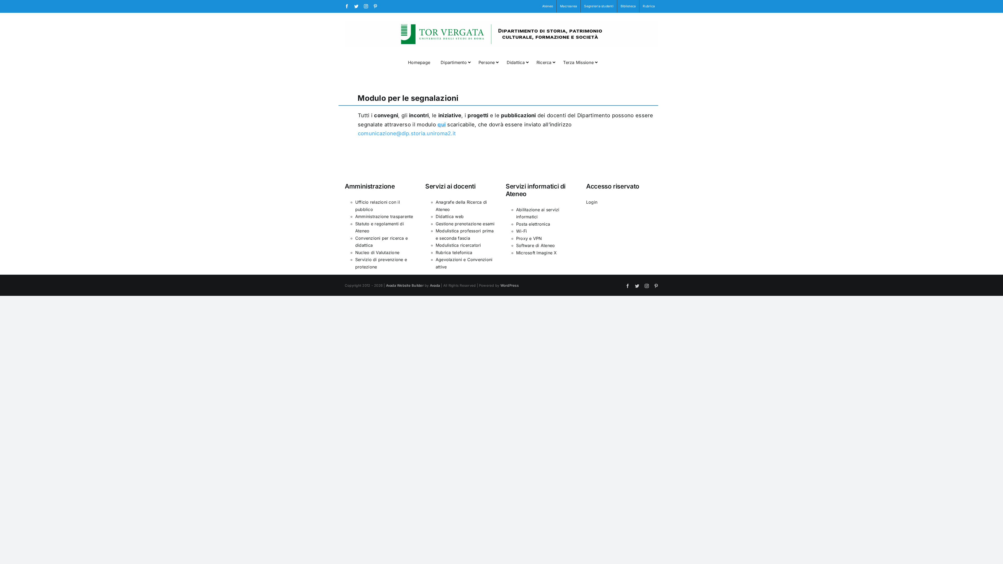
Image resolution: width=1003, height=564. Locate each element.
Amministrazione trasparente (384, 216)
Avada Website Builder (405, 285)
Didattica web (450, 216)
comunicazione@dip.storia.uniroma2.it (407, 133)
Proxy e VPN (529, 238)
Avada (435, 285)
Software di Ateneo (535, 245)
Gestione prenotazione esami (465, 223)
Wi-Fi (521, 231)
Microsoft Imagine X (536, 252)
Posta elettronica (533, 224)
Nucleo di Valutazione (377, 252)
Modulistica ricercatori (458, 245)
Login (591, 202)
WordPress (509, 285)
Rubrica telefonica (454, 252)
